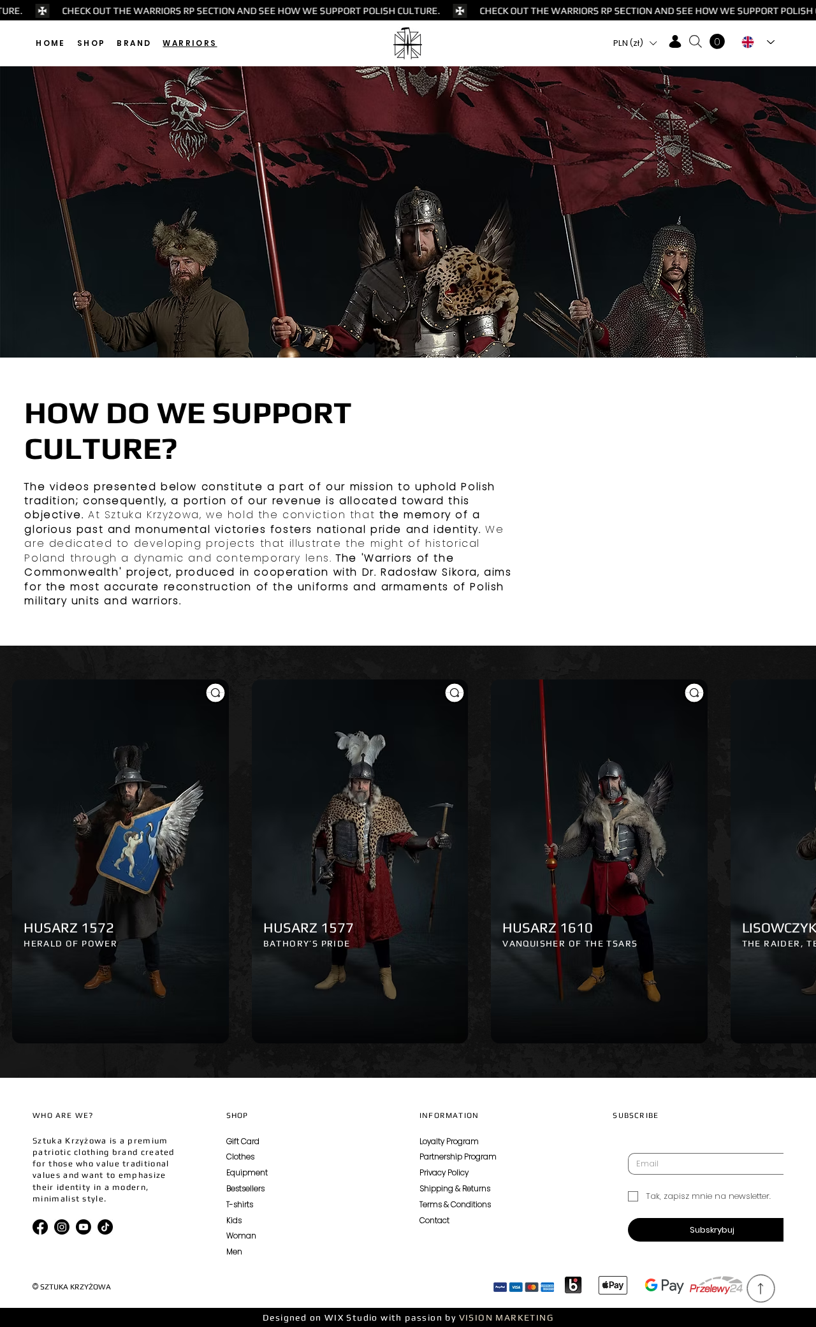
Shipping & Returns (454, 1188)
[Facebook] (40, 1227)
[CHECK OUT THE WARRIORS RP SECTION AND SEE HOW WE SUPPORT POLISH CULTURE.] (408, 11)
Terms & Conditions (455, 1204)
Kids (234, 1220)
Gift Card (242, 1141)
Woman (241, 1235)
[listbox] (635, 43)
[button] (91, 43)
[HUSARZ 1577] (454, 693)
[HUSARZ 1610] (694, 693)
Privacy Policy (444, 1172)
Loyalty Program (449, 1141)
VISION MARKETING (506, 1317)
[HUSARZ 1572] (215, 693)
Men (234, 1251)
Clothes (240, 1156)
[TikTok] (105, 1227)
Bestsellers (245, 1188)
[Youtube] (83, 1227)
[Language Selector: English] (757, 42)
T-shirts (239, 1204)
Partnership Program (458, 1156)
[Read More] (761, 1288)
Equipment (247, 1172)
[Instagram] (61, 1227)
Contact (434, 1220)
